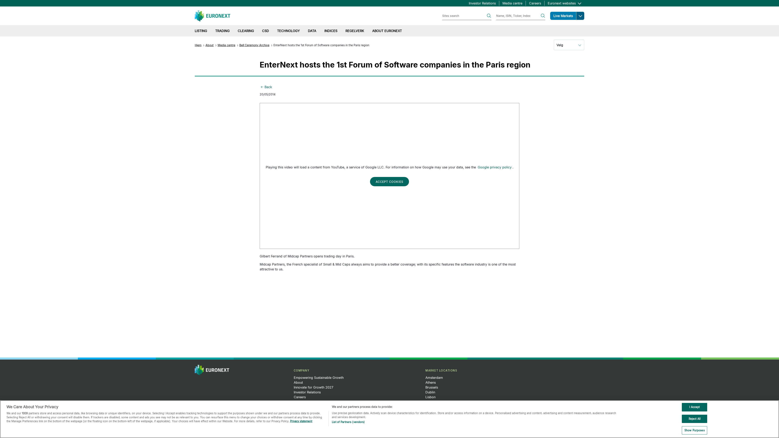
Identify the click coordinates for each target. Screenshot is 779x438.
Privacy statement (301, 421)
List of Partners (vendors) (348, 422)
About (210, 45)
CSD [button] (265, 31)
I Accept (694, 407)
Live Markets (563, 16)
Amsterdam (434, 378)
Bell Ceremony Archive (254, 45)
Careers (535, 3)
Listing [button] (201, 31)
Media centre (512, 3)
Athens (430, 382)
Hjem (198, 45)
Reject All (694, 418)
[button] (580, 16)
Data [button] (312, 31)
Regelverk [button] (354, 31)
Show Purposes (694, 430)
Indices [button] (330, 31)
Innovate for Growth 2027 (313, 387)
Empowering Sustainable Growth (319, 378)
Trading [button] (222, 31)
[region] (389, 419)
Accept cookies (389, 181)
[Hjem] (212, 16)
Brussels (431, 387)
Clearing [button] (246, 31)
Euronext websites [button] (562, 3)
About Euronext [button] (387, 31)
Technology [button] (288, 31)
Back (268, 87)
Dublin (430, 392)
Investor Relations (482, 3)
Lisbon (430, 397)
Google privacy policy (495, 167)
